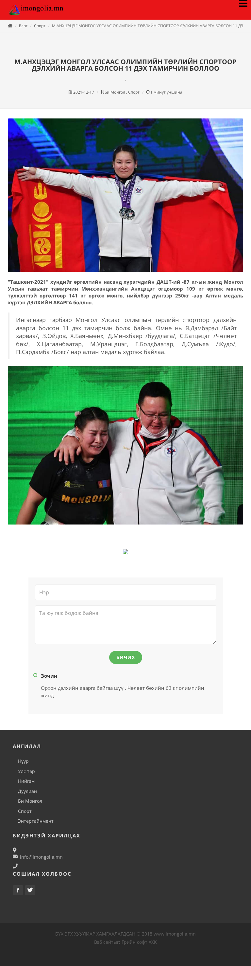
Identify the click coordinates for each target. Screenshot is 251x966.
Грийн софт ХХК (139, 942)
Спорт (39, 25)
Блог (23, 25)
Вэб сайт (103, 942)
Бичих (125, 657)
